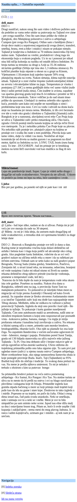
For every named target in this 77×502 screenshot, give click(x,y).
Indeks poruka (13, 486)
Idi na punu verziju (12, 498)
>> (11, 16)
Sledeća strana (13, 492)
